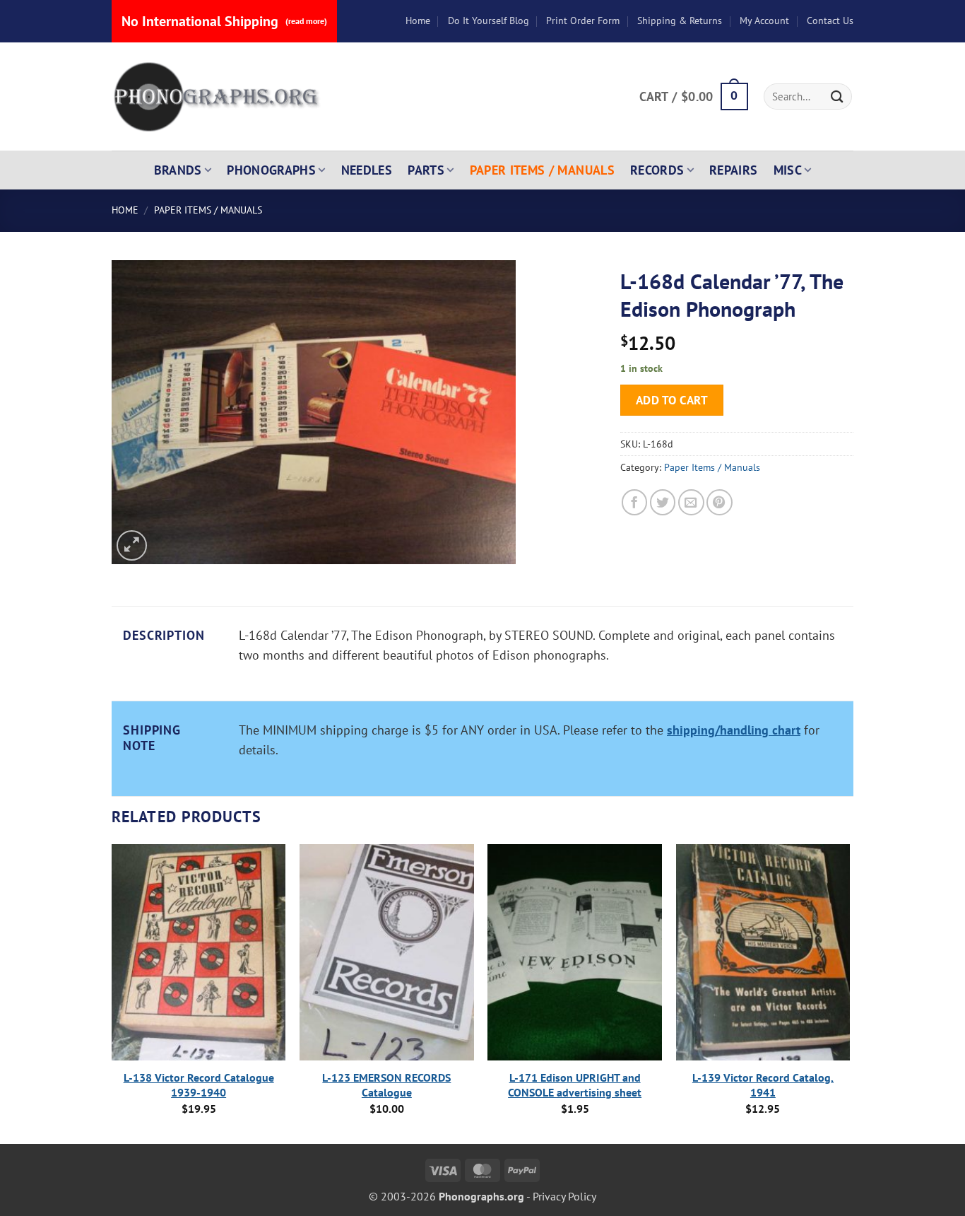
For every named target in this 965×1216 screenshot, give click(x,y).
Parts (426, 170)
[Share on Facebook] (635, 502)
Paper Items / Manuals (542, 170)
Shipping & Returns (679, 20)
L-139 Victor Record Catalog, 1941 (763, 1084)
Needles (367, 170)
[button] (693, 97)
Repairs (733, 170)
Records (657, 170)
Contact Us (830, 20)
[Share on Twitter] (663, 502)
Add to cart (672, 400)
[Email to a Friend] (691, 502)
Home (417, 20)
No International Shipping (224, 21)
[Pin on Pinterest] (719, 502)
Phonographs (271, 170)
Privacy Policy (564, 1196)
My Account (764, 20)
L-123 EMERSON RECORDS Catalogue (386, 1084)
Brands (178, 170)
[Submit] (837, 96)
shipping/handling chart (733, 730)
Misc (788, 170)
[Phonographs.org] (218, 97)
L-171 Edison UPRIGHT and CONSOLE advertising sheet (574, 1084)
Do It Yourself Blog (488, 20)
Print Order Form (583, 20)
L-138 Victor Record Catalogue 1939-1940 (199, 1084)
